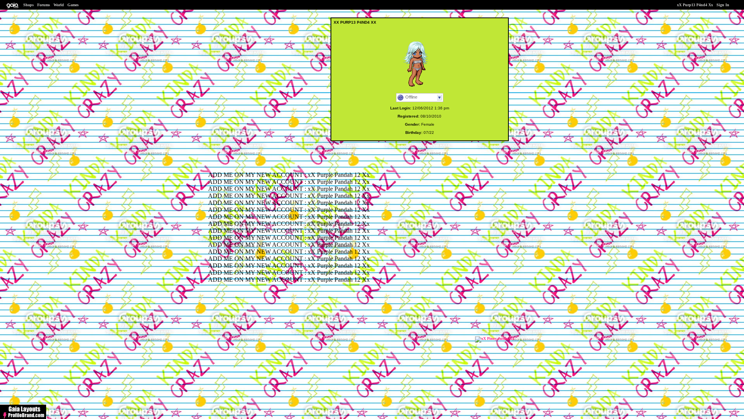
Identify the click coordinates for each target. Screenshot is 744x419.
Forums (43, 5)
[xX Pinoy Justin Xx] (494, 338)
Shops (28, 5)
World (58, 5)
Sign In (722, 5)
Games (73, 5)
